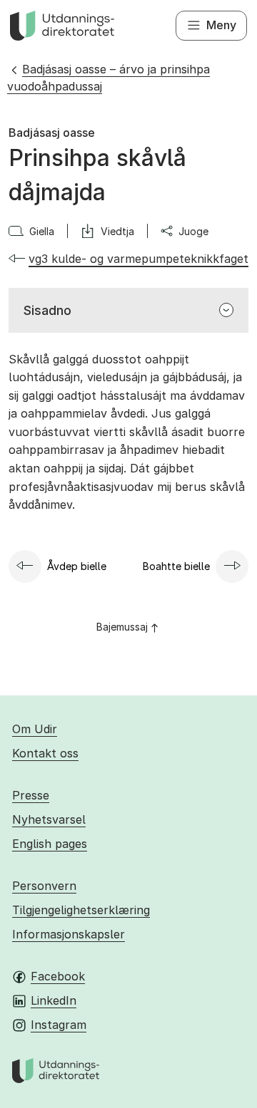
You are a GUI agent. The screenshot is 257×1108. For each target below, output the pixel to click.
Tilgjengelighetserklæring (81, 910)
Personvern (44, 886)
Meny (221, 25)
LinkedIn (53, 1000)
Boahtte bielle (176, 566)
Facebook (58, 976)
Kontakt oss (45, 753)
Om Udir (34, 729)
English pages (49, 844)
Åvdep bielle (76, 566)
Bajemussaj (122, 627)
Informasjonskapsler (68, 934)
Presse (30, 795)
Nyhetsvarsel (49, 819)
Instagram (58, 1025)
